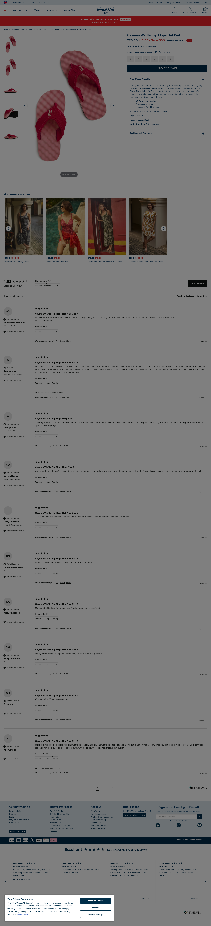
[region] (59, 908)
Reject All (95, 908)
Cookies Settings (95, 915)
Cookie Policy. (22, 914)
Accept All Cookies (95, 901)
